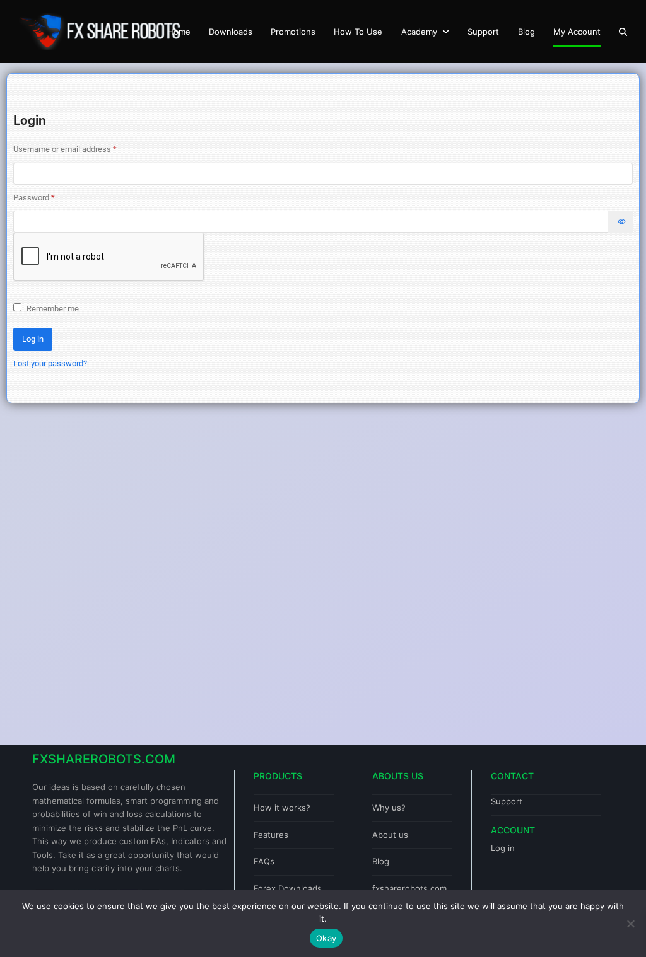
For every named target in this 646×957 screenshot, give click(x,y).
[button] (623, 31)
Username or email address (80, 148)
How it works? (282, 808)
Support (506, 801)
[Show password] (620, 222)
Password (49, 196)
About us (390, 835)
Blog (380, 861)
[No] (630, 923)
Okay (326, 938)
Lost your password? (50, 363)
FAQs (264, 861)
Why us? (389, 808)
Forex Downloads (288, 888)
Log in (33, 339)
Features (271, 835)
